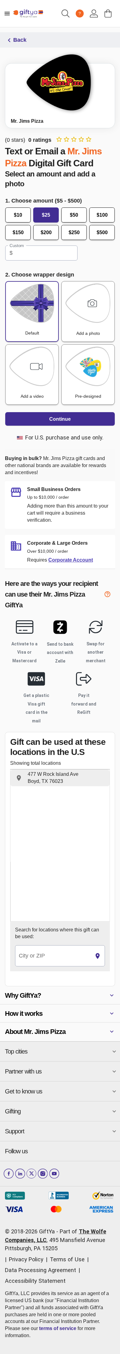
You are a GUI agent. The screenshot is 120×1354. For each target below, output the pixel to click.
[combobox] (53, 956)
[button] (60, 778)
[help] (109, 595)
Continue (60, 419)
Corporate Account (70, 560)
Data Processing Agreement (40, 1270)
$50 (74, 215)
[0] (108, 13)
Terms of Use (67, 1259)
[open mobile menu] (7, 13)
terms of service (57, 1328)
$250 (74, 232)
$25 (46, 215)
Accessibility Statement (35, 1281)
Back (19, 40)
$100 (102, 215)
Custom (17, 245)
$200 (46, 232)
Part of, (55, 1239)
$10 (18, 215)
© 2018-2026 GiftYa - (31, 1231)
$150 (18, 232)
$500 (102, 232)
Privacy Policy (26, 1259)
